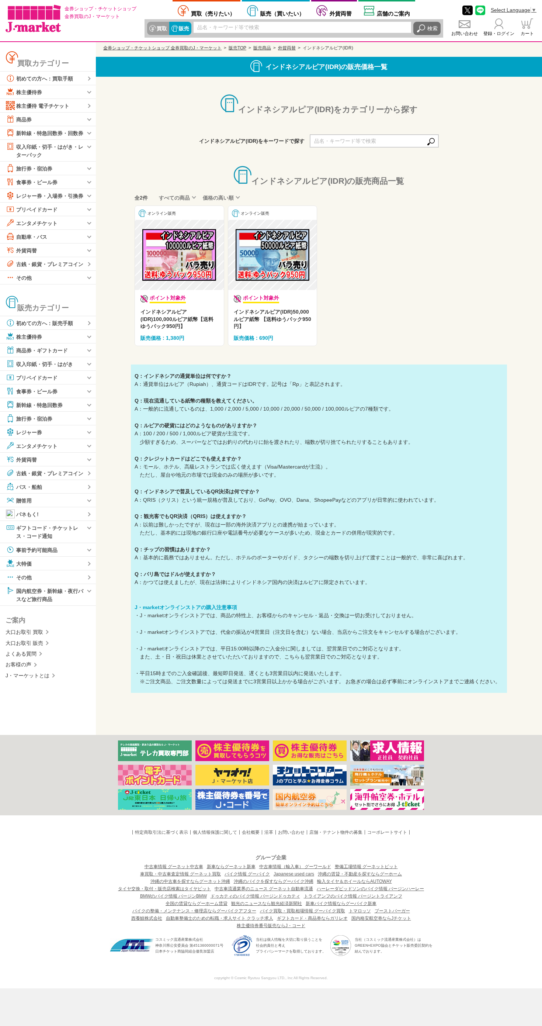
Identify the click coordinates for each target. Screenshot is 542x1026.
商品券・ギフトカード (42, 350)
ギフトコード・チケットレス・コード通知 (47, 532)
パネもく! (27, 514)
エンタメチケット (37, 223)
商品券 (24, 119)
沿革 (268, 832)
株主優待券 (29, 92)
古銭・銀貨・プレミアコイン (49, 264)
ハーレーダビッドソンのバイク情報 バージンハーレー (370, 888)
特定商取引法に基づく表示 (161, 832)
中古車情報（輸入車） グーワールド (295, 866)
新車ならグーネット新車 (231, 866)
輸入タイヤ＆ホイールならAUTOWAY (354, 881)
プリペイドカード (37, 210)
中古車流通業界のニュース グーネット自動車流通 (264, 888)
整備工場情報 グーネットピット (366, 866)
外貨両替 (341, 13)
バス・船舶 (29, 487)
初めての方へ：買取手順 (44, 79)
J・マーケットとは (27, 675)
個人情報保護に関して (215, 832)
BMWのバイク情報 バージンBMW (173, 896)
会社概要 (251, 832)
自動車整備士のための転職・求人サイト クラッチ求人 (219, 918)
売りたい (213, 13)
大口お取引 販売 (24, 643)
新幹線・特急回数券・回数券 (49, 133)
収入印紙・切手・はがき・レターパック (49, 151)
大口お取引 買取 (24, 632)
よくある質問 (21, 654)
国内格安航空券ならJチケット (381, 918)
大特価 (24, 563)
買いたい (282, 13)
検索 (432, 28)
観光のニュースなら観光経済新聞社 (266, 903)
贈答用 (24, 501)
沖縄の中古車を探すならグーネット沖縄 (190, 881)
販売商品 (262, 48)
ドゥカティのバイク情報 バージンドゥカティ (255, 896)
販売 (184, 28)
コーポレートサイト (387, 832)
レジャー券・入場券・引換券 (49, 196)
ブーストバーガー (392, 910)
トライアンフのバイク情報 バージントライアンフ (353, 896)
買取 (162, 28)
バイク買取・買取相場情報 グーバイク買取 (302, 910)
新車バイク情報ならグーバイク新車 (341, 903)
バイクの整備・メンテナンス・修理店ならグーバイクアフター (194, 910)
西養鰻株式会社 (146, 918)
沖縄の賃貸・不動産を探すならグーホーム (360, 874)
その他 (24, 278)
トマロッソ (360, 910)
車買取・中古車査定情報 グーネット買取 (180, 874)
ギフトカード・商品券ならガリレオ (312, 918)
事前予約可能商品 (37, 550)
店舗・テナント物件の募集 (335, 832)
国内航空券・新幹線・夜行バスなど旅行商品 (49, 595)
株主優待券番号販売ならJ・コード (271, 925)
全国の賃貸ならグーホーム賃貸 (196, 903)
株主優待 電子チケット (42, 106)
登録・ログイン (498, 33)
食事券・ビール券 (37, 182)
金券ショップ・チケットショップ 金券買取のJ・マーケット (162, 48)
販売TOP (237, 48)
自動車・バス (31, 237)
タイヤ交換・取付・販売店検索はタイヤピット (164, 888)
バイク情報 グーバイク (247, 874)
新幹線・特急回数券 (39, 405)
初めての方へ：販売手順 (44, 323)
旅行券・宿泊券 (34, 169)
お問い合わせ (464, 33)
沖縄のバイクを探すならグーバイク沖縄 (273, 881)
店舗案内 (393, 13)
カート (527, 33)
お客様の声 (18, 664)
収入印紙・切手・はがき (44, 364)
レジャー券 (29, 432)
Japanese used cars (294, 874)
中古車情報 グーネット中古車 (174, 866)
